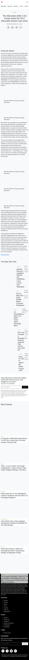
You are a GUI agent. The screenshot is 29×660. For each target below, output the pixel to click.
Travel (16, 6)
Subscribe (6, 626)
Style (21, 6)
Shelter (6, 608)
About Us (6, 617)
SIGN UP (25, 387)
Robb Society (7, 611)
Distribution (7, 625)
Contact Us (7, 619)
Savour (9, 6)
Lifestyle (6, 609)
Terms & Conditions (9, 623)
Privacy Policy (7, 632)
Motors (3, 6)
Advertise (6, 621)
